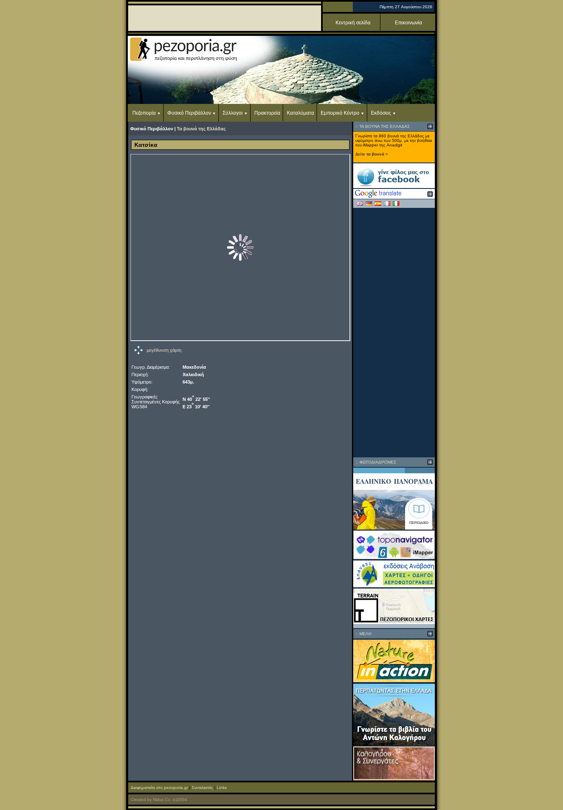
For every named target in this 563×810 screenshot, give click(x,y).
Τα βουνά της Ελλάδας (201, 128)
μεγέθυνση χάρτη (164, 350)
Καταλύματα (300, 113)
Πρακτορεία (267, 113)
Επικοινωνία (408, 23)
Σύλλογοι (233, 113)
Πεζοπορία (144, 113)
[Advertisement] (394, 332)
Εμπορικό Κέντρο (340, 113)
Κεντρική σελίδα (353, 23)
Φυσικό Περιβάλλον (189, 113)
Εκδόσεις (381, 113)
